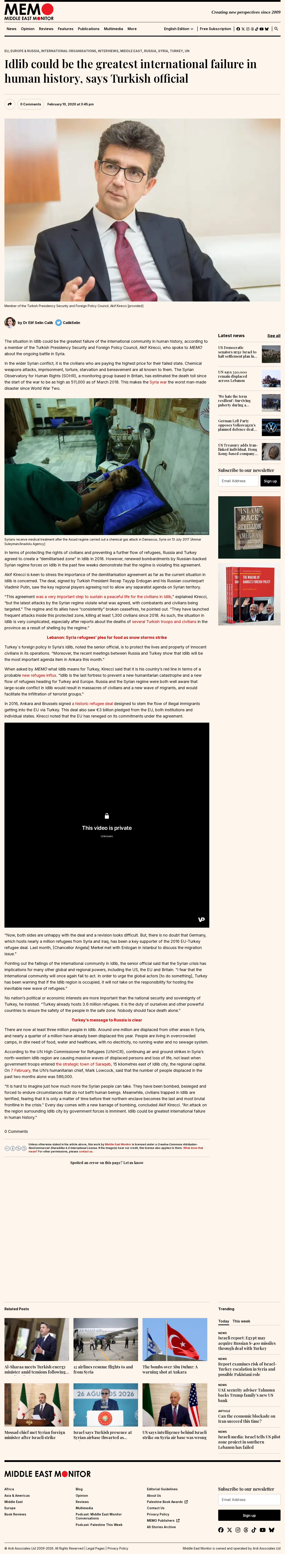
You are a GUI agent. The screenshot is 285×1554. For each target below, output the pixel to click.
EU (6, 51)
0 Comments (30, 104)
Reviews (46, 29)
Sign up (270, 481)
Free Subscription (215, 29)
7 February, (21, 1070)
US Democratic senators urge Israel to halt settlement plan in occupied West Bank (237, 351)
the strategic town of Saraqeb (83, 1064)
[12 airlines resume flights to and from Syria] (105, 1339)
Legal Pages (95, 1548)
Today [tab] (223, 1321)
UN (187, 51)
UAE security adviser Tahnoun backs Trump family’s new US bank (246, 1395)
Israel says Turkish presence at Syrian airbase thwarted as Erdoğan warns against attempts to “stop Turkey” (103, 1435)
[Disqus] (106, 1227)
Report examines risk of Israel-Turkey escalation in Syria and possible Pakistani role (247, 1369)
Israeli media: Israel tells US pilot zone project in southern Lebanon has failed (249, 1442)
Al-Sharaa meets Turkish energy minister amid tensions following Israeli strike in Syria (35, 1370)
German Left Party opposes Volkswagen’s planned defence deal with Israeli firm (237, 425)
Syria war (158, 382)
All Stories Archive (161, 1527)
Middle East (131, 51)
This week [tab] (241, 1321)
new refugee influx (39, 675)
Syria (163, 51)
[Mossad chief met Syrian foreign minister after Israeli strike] (36, 1405)
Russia (150, 51)
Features (65, 29)
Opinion (28, 29)
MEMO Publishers (161, 1520)
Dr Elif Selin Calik (38, 322)
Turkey (176, 51)
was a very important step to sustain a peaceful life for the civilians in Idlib (103, 596)
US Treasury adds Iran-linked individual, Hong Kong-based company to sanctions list (238, 449)
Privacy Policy (158, 1514)
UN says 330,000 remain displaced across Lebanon (232, 376)
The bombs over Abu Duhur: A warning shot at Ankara (170, 1369)
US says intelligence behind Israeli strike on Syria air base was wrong (174, 1435)
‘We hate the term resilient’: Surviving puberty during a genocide (234, 400)
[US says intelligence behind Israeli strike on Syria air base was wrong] (174, 1405)
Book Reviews (15, 1514)
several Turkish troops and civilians (164, 621)
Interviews (108, 51)
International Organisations (68, 51)
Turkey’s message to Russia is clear (106, 1020)
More (132, 29)
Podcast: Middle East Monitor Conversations (99, 1516)
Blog (79, 1489)
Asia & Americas (17, 1495)
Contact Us (156, 1508)
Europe (10, 1508)
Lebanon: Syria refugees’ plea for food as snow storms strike (107, 637)
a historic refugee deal (92, 703)
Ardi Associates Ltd (267, 1548)
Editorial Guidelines (162, 1489)
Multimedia (113, 29)
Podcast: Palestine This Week (99, 1525)
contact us (85, 1151)
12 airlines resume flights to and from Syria (103, 1369)
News (11, 29)
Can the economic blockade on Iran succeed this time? (246, 1419)
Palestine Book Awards (165, 1502)
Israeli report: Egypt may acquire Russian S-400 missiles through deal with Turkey (247, 1343)
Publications (89, 29)
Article (224, 1411)
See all (274, 335)
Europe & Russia (24, 51)
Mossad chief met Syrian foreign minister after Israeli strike (34, 1435)
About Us (154, 1495)
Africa (9, 1489)
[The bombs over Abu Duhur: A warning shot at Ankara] (174, 1339)
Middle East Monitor (118, 1144)
